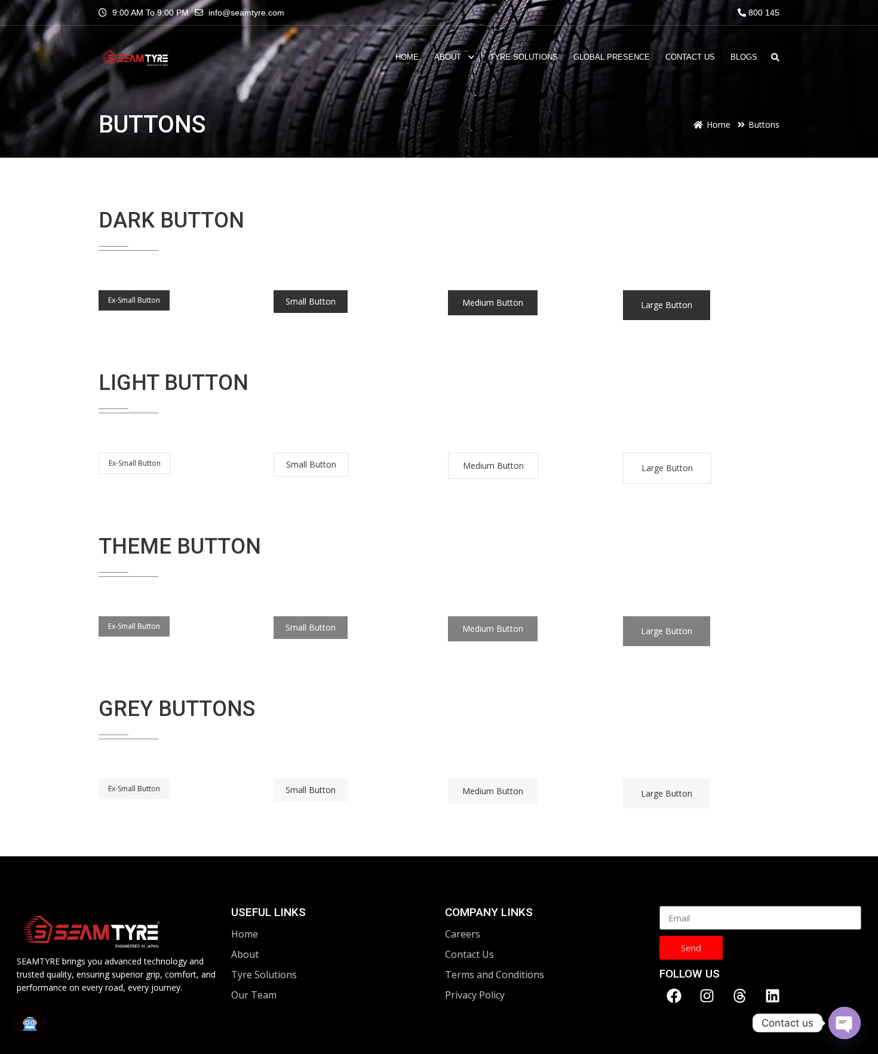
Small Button (310, 301)
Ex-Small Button (134, 300)
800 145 (762, 12)
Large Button (666, 305)
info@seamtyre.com (246, 12)
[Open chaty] (844, 1023)
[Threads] (740, 995)
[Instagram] (707, 995)
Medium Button (492, 302)
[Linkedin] (773, 995)
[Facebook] (674, 995)
